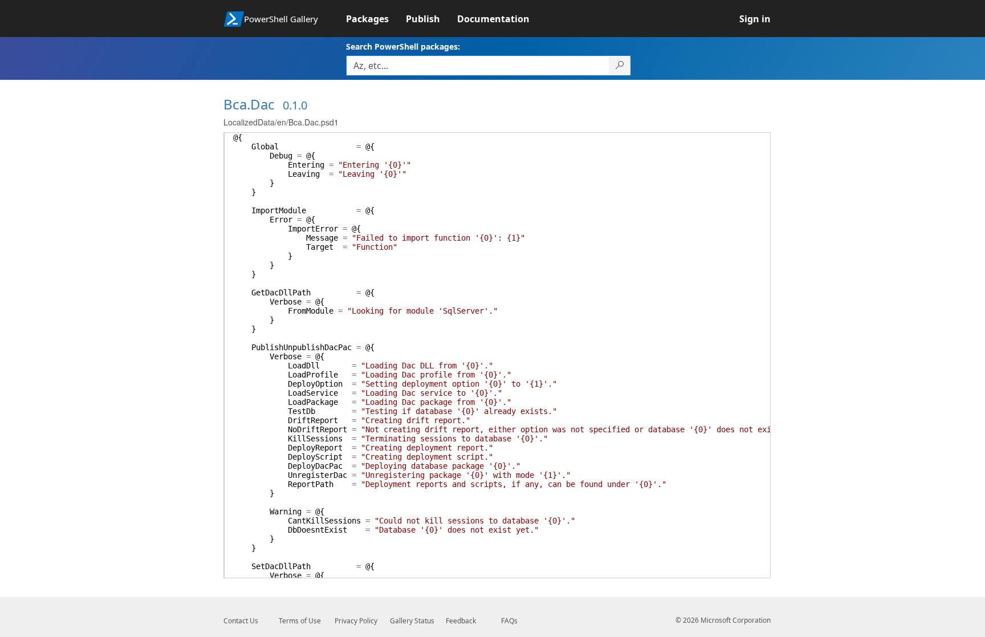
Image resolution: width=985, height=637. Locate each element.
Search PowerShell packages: (403, 46)
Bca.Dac (249, 104)
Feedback (461, 621)
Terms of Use (300, 621)
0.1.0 (295, 105)
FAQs (509, 621)
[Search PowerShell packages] (620, 65)
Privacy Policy (356, 621)
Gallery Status (412, 621)
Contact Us (240, 621)
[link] (376, 18)
